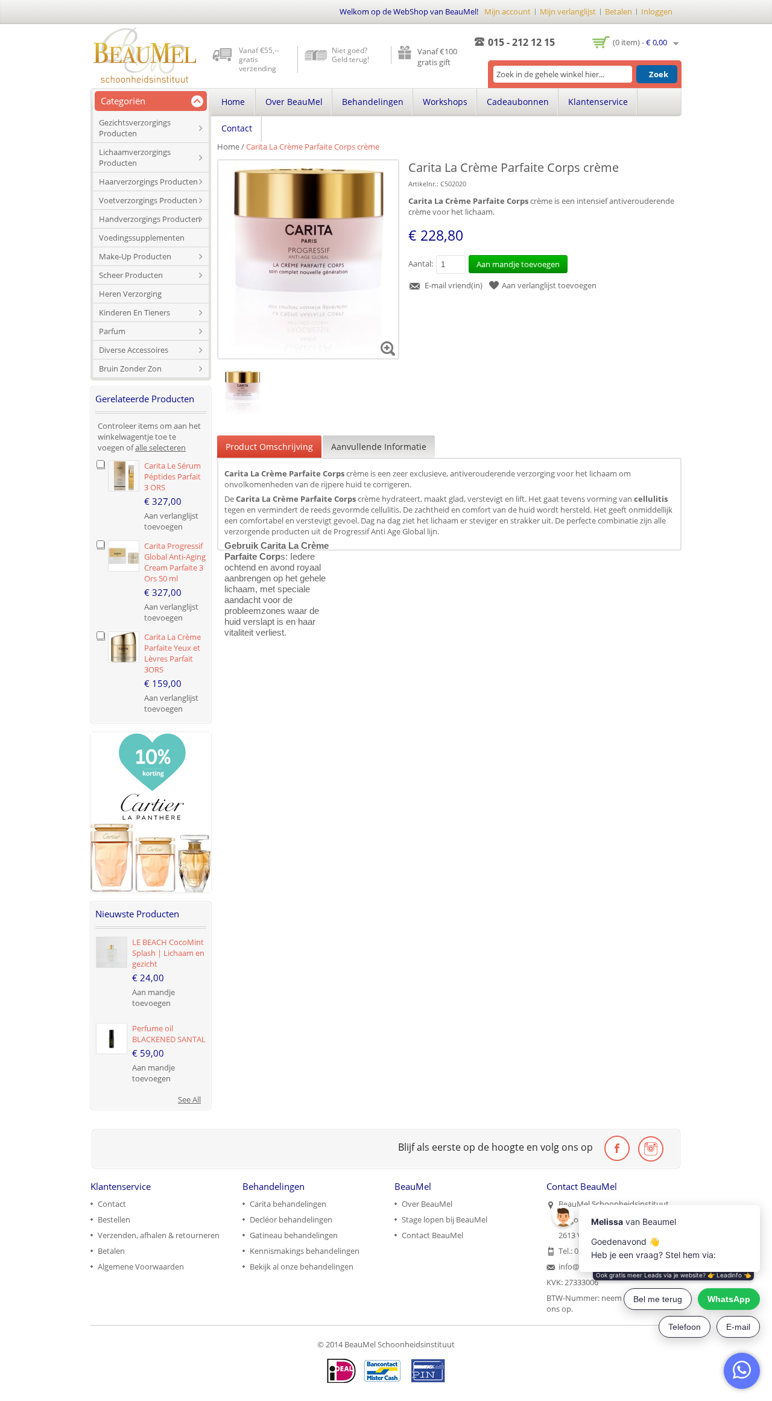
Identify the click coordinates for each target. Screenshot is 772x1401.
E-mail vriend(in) (453, 285)
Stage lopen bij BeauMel (444, 1219)
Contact (236, 128)
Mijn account (507, 11)
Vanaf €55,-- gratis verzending (259, 59)
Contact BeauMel (432, 1235)
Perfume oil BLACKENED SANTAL (169, 1034)
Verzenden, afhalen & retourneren (159, 1235)
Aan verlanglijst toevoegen (549, 285)
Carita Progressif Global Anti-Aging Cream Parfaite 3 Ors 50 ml (175, 562)
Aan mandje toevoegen (153, 997)
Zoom (388, 348)
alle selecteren (160, 447)
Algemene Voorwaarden (141, 1266)
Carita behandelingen (288, 1203)
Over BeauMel (294, 101)
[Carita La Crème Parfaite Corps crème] (242, 375)
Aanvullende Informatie (378, 446)
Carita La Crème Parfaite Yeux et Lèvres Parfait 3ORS (172, 653)
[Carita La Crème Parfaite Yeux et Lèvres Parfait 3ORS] (123, 647)
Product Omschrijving (269, 446)
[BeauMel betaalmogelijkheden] (386, 1371)
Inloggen (656, 11)
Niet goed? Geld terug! (350, 55)
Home (228, 146)
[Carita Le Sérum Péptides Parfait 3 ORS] (123, 476)
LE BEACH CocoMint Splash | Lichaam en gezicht (168, 953)
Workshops (445, 101)
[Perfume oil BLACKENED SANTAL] (111, 1038)
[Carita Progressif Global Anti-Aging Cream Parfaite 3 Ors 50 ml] (123, 556)
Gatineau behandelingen (294, 1235)
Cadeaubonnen (518, 101)
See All (189, 1099)
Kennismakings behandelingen (304, 1250)
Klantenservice (598, 101)
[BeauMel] (144, 55)
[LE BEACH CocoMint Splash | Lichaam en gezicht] (111, 952)
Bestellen (114, 1219)
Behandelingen (372, 101)
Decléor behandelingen (291, 1219)
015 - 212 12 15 (521, 42)
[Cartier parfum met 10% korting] (150, 737)
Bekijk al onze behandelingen (301, 1266)
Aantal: (420, 263)
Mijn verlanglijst (568, 11)
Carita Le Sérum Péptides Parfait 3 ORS (172, 476)
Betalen (618, 11)
